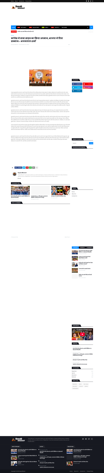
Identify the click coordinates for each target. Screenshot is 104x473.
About (16, 1)
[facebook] (18, 178)
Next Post (67, 237)
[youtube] (20, 178)
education (82, 375)
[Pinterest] (27, 167)
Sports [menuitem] (57, 27)
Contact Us (21, 1)
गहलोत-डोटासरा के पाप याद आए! (80, 364)
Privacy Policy (28, 1)
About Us (74, 194)
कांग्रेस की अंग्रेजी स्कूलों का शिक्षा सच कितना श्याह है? (86, 263)
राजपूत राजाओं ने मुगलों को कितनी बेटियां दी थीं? (84, 257)
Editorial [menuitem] (64, 27)
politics (86, 386)
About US (76, 471)
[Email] (33, 167)
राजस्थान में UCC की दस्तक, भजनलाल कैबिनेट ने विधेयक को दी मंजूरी (39, 197)
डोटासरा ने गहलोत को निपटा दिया (58, 196)
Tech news (86, 384)
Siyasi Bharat (22, 173)
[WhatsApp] (30, 167)
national (82, 377)
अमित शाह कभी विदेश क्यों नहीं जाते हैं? (85, 275)
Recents (82, 247)
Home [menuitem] (13, 27)
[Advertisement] (67, 14)
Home (12, 1)
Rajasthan (82, 371)
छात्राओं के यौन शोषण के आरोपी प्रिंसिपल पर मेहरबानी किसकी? (20, 197)
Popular (75, 247)
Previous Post (15, 237)
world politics (75, 388)
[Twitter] (24, 167)
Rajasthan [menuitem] (36, 27)
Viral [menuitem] (46, 27)
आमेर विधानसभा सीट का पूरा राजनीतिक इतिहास (27, 31)
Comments (89, 247)
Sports (82, 373)
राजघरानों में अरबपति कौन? (85, 268)
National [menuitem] (23, 27)
